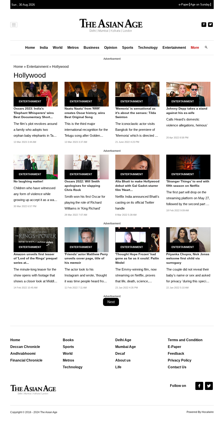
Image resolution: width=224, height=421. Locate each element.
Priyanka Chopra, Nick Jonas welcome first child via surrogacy (187, 258)
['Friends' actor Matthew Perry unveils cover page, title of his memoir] (87, 239)
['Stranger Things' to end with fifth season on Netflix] (188, 166)
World (58, 47)
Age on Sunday (200, 4)
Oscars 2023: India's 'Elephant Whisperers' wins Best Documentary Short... (34, 113)
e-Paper (184, 4)
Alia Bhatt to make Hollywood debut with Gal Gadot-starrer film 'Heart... (137, 186)
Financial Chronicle (26, 360)
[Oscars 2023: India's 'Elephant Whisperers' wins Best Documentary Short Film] (36, 94)
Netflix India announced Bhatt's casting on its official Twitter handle (137, 202)
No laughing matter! (28, 181)
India (44, 47)
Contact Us (177, 367)
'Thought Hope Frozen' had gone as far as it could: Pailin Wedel (137, 258)
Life (118, 367)
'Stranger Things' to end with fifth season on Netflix (187, 183)
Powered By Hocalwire (200, 412)
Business (91, 47)
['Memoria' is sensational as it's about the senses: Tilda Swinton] (137, 94)
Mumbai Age (125, 347)
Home (30, 47)
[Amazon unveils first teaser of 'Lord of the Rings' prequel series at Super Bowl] (36, 239)
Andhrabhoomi (22, 353)
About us (123, 360)
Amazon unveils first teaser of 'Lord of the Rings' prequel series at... (35, 258)
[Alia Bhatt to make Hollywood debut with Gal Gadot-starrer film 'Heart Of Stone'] (137, 166)
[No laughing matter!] (36, 166)
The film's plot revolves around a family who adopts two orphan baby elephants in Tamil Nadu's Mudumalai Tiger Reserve (36, 135)
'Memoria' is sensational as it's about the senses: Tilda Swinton (135, 113)
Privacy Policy (179, 360)
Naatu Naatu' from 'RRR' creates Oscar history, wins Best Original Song (85, 113)
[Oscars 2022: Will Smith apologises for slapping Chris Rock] (87, 166)
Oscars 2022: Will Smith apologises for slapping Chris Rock (82, 186)
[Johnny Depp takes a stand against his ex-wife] (188, 94)
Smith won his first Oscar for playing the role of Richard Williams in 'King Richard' (85, 202)
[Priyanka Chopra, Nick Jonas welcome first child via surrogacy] (188, 239)
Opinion (110, 47)
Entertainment (174, 47)
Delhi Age (123, 340)
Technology (148, 47)
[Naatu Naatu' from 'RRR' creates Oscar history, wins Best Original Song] (87, 94)
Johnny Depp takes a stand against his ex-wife (186, 111)
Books (68, 340)
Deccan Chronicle (25, 347)
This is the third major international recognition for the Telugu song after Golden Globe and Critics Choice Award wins (86, 135)
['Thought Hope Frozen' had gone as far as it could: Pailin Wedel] (137, 239)
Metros (73, 47)
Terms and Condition (185, 340)
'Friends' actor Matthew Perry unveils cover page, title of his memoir (86, 258)
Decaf (120, 353)
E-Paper (174, 347)
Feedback (176, 353)
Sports (127, 47)
